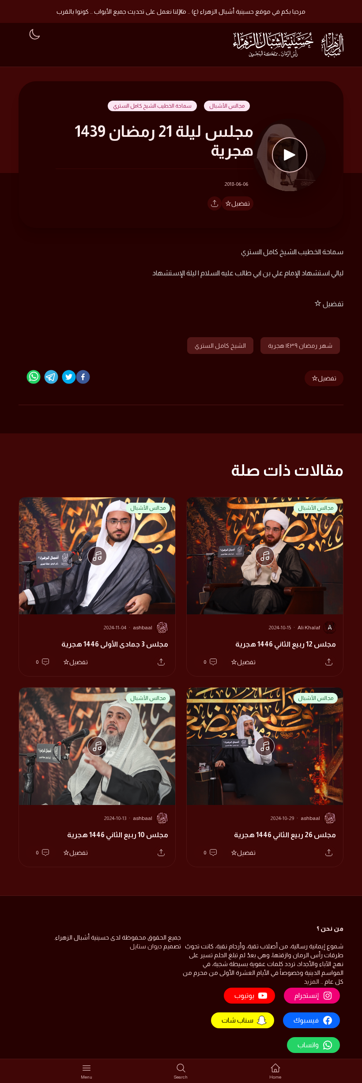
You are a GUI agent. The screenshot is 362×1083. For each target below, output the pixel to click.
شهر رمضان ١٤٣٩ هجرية (300, 345)
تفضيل (240, 203)
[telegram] (51, 377)
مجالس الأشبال (227, 106)
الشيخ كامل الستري (220, 345)
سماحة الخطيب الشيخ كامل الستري (152, 106)
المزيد (311, 981)
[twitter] (69, 377)
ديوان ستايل (146, 946)
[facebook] (83, 377)
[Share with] (214, 203)
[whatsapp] (33, 377)
